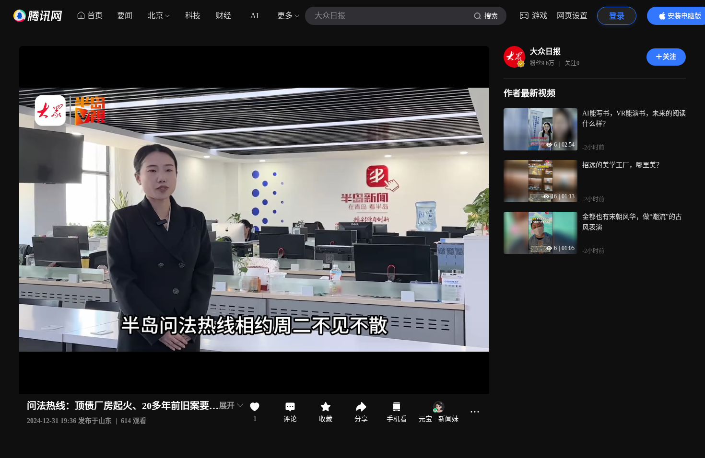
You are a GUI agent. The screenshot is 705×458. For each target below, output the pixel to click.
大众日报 (545, 51)
